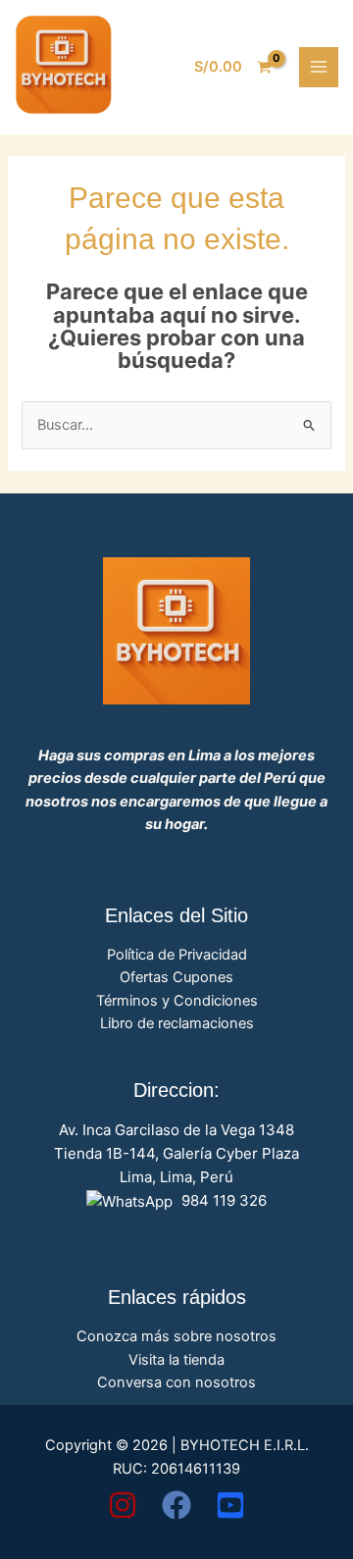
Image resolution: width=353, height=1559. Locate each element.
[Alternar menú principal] (318, 66)
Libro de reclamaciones (177, 1023)
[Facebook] (176, 1505)
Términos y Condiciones (177, 1001)
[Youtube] (230, 1505)
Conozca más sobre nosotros (176, 1336)
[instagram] (122, 1505)
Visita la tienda (176, 1360)
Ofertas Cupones (176, 977)
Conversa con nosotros (176, 1382)
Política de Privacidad (177, 954)
